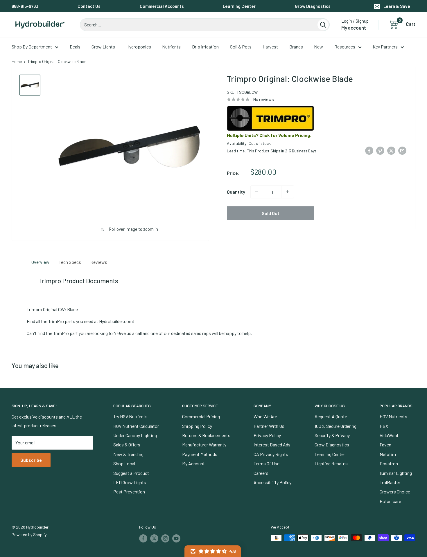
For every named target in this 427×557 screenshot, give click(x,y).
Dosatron (389, 463)
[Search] (323, 24)
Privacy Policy (267, 435)
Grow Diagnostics (313, 6)
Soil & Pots (241, 46)
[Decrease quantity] (257, 192)
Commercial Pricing (201, 416)
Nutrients (171, 46)
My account (353, 27)
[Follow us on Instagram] (165, 538)
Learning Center (239, 6)
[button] (212, 551)
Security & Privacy (332, 435)
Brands (296, 46)
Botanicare (390, 501)
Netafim (388, 454)
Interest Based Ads (272, 444)
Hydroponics (138, 46)
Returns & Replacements (206, 435)
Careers (261, 473)
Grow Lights (103, 46)
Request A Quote (331, 416)
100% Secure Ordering (335, 426)
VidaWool (389, 435)
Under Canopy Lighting (135, 435)
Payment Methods (199, 454)
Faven (385, 444)
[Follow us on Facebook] (143, 538)
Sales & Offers (126, 444)
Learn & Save (396, 6)
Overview (40, 262)
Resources (344, 46)
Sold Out (270, 213)
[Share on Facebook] (369, 150)
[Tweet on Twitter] (391, 150)
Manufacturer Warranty (204, 444)
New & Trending (128, 454)
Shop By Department (32, 46)
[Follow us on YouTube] (176, 538)
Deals (75, 46)
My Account (193, 463)
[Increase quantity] (287, 192)
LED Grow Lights (129, 482)
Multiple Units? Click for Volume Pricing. (269, 135)
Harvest (270, 46)
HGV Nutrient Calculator (136, 426)
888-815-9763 (25, 6)
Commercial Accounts (162, 6)
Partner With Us (269, 426)
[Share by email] (402, 150)
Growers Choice (395, 491)
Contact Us (89, 6)
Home (17, 61)
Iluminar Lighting (396, 473)
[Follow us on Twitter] (154, 538)
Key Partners (385, 46)
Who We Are (265, 416)
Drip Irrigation (205, 46)
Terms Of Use (266, 463)
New (318, 46)
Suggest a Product (131, 473)
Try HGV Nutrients (130, 416)
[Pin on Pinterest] (380, 150)
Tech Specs (70, 262)
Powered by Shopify (29, 534)
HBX (384, 426)
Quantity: (237, 191)
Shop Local (124, 463)
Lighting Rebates (331, 463)
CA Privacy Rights (271, 454)
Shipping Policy (197, 426)
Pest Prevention (129, 491)
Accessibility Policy (272, 482)
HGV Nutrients (393, 416)
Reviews (98, 262)
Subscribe (31, 460)
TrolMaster (390, 482)
